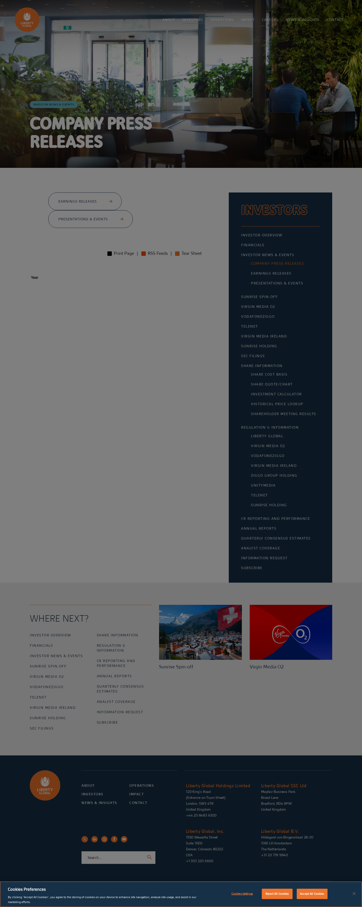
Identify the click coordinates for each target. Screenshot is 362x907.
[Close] (354, 893)
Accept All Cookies (312, 894)
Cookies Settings (242, 894)
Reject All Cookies (277, 894)
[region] (181, 894)
